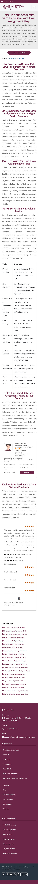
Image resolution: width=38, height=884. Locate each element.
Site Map (6, 809)
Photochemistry (8, 844)
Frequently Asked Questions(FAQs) (15, 778)
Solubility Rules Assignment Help (14, 661)
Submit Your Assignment (11, 750)
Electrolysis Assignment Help (13, 647)
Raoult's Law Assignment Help (13, 644)
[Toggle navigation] (34, 7)
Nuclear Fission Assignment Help (14, 674)
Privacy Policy (7, 764)
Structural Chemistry (10, 853)
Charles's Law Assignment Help (13, 687)
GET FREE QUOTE (19, 53)
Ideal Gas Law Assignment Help (13, 637)
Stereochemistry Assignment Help (14, 657)
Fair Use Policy (8, 799)
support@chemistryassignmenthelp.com (19, 737)
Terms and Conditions (10, 774)
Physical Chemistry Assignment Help (15, 694)
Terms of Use (7, 804)
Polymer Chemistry (9, 848)
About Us (6, 755)
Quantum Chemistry (9, 839)
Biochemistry (7, 834)
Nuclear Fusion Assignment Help (14, 677)
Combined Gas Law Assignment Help (15, 691)
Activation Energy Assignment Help (15, 664)
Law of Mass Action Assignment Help (15, 667)
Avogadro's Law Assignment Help (14, 684)
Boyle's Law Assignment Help (13, 681)
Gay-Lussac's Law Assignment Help (15, 651)
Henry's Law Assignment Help (13, 641)
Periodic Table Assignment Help (14, 627)
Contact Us (7, 759)
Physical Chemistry (9, 830)
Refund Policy (7, 769)
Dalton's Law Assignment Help (13, 654)
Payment (6, 785)
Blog (4, 790)
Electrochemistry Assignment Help (15, 631)
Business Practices (9, 794)
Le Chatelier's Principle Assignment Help (16, 671)
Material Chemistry (9, 825)
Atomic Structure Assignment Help (15, 634)
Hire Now (27, 473)
